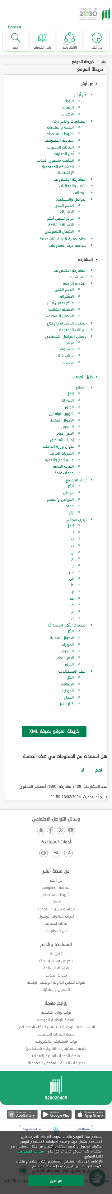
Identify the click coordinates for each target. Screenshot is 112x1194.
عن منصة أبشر (56, 871)
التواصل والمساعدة (71, 199)
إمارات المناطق (62, 439)
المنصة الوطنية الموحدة (56, 1019)
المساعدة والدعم (56, 944)
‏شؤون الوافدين (61, 413)
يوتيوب (68, 362)
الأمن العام (65, 433)
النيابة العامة (63, 466)
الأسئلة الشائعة (61, 225)
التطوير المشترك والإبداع (66, 323)
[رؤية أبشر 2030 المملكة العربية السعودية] (95, 14)
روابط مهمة (56, 1003)
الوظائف (79, 192)
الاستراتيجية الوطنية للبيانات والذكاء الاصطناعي (56, 1027)
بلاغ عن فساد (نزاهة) (56, 961)
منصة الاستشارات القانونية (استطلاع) (56, 1048)
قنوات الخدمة (56, 975)
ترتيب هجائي (76, 519)
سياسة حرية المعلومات (67, 245)
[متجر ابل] (90, 1114)
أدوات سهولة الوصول (56, 916)
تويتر (70, 342)
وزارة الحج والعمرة (59, 459)
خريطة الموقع (90, 69)
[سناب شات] (41, 830)
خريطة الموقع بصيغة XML (54, 731)
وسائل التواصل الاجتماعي (65, 336)
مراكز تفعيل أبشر (60, 218)
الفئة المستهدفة (72, 671)
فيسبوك (67, 349)
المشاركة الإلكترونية (70, 179)
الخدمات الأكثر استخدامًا (67, 625)
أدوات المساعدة (56, 842)
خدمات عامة (64, 473)
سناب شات (65, 355)
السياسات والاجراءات (70, 121)
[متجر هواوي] (22, 1114)
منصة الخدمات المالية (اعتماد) (56, 1055)
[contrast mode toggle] (43, 853)
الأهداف (67, 114)
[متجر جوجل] (56, 1114)
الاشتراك (67, 211)
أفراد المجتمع (76, 480)
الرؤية (69, 101)
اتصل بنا (56, 953)
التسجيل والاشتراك (56, 989)
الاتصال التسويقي (59, 231)
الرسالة (68, 107)
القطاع (81, 387)
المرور (69, 407)
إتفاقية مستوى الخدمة (55, 160)
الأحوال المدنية (62, 420)
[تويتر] (61, 830)
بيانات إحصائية (56, 923)
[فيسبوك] (51, 830)
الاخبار (56, 902)
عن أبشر (80, 94)
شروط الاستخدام (60, 133)
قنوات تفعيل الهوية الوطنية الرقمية (56, 982)
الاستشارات (77, 277)
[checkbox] (98, 770)
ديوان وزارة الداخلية (58, 446)
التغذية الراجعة (74, 283)
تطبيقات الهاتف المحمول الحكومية (56, 1063)
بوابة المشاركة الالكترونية (56, 1041)
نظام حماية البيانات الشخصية (63, 239)
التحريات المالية (61, 453)
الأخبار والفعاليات (72, 186)
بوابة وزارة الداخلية (56, 1012)
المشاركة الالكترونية (70, 270)
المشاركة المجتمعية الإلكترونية (58, 169)
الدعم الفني (64, 205)
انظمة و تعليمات (60, 127)
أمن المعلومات (62, 153)
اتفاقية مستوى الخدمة (56, 909)
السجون (67, 426)
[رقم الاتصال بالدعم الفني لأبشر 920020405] (56, 1090)
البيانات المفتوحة (60, 147)
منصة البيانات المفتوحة (56, 1034)
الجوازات (67, 400)
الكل (70, 393)
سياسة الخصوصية (59, 140)
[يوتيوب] (71, 830)
